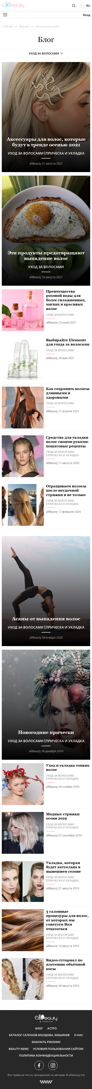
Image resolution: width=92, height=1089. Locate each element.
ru (88, 6)
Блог (39, 1028)
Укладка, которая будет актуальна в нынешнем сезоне (63, 867)
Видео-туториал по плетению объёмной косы (65, 964)
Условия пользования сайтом (58, 1049)
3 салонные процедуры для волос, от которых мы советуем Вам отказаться (67, 920)
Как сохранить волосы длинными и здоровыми (68, 393)
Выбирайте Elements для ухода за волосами (67, 342)
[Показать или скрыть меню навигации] (5, 14)
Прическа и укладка (63, 455)
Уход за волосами (47, 26)
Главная (7, 26)
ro (82, 6)
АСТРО (52, 1028)
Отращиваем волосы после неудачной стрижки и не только (66, 490)
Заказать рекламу (46, 1042)
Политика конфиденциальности (46, 1055)
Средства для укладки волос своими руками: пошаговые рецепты (67, 441)
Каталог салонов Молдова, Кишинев (39, 1035)
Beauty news (19, 1049)
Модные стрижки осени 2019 (62, 816)
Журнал (24, 26)
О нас (78, 1035)
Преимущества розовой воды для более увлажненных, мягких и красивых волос (66, 300)
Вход (86, 15)
